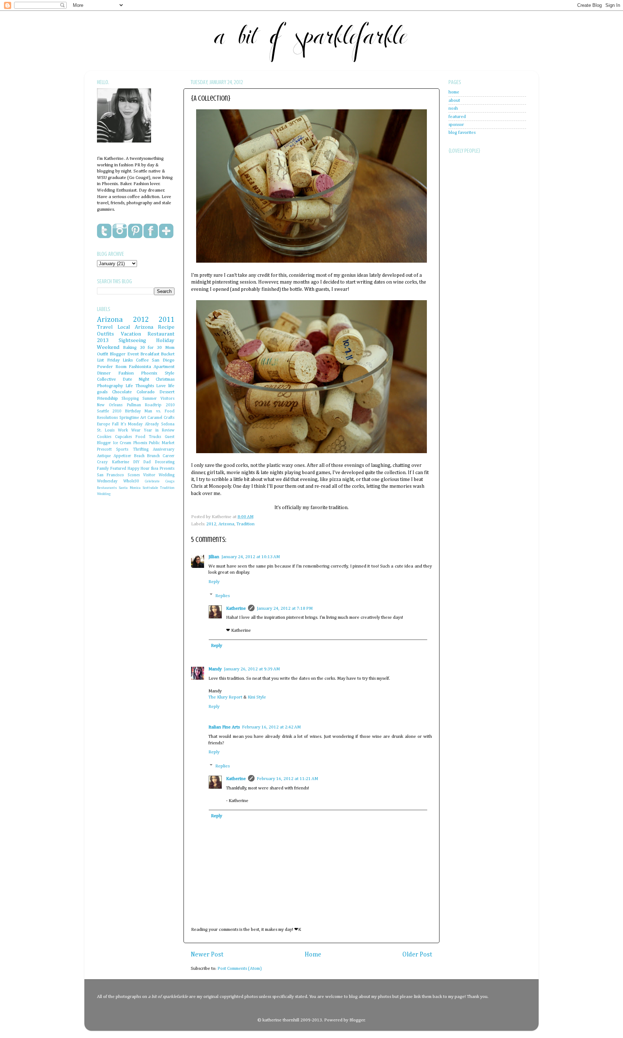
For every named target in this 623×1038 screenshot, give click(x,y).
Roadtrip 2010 (159, 405)
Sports (122, 449)
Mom (169, 347)
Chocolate (122, 392)
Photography (110, 386)
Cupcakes (123, 437)
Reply (214, 581)
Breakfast (149, 354)
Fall (115, 424)
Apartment (164, 366)
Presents (167, 469)
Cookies (104, 437)
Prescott (104, 449)
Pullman (134, 405)
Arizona (226, 524)
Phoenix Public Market (153, 443)
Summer (149, 399)
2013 (103, 340)
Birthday (133, 411)
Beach (139, 456)
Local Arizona (135, 327)
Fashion (126, 373)
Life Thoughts (139, 386)
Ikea (154, 469)
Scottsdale (150, 488)
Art (143, 418)
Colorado (146, 392)
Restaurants (107, 488)
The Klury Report (225, 697)
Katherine (236, 608)
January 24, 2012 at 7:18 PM (285, 608)
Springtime (129, 418)
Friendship (107, 398)
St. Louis (106, 430)
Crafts (169, 418)
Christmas (165, 379)
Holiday (165, 340)
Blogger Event (124, 354)
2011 (166, 319)
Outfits (105, 334)
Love (161, 386)
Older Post (417, 954)
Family (103, 469)
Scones (134, 475)
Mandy (215, 669)
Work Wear (129, 430)
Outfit (102, 354)
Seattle (103, 411)
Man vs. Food (159, 411)
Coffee (142, 360)
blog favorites (462, 132)
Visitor (149, 475)
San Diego (163, 360)
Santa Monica (129, 488)
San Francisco (110, 475)
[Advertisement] (477, 332)
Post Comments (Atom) (239, 968)
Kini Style (257, 697)
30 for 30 (151, 347)
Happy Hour (139, 469)
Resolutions (107, 418)
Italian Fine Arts (224, 727)
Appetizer (122, 456)
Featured (118, 469)
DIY (136, 462)
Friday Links (120, 360)
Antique (104, 456)
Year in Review (159, 430)
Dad (147, 462)
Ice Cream (122, 443)
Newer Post (207, 954)
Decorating (164, 462)
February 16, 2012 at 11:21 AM (287, 778)
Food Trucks (148, 437)
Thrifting (141, 449)
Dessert (166, 392)
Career (168, 456)
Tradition (246, 524)
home (454, 92)
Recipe (166, 327)
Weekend (108, 347)
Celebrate (152, 481)
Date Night (136, 379)
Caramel (154, 418)
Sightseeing (132, 340)
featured (457, 116)
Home (313, 954)
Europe (103, 424)
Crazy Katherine (113, 462)
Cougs (169, 481)
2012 (211, 524)
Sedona (167, 424)
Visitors (167, 399)
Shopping (130, 399)
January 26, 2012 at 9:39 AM (252, 669)
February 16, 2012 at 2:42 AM (271, 727)
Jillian (213, 557)
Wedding (104, 494)
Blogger (357, 1020)
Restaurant (160, 334)
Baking (130, 347)
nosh (453, 108)
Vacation (131, 334)
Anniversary (163, 449)
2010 (116, 411)
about (454, 100)
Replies (222, 595)
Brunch (153, 456)
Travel (105, 327)
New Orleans (110, 405)
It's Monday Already (140, 424)
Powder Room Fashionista (124, 366)
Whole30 (131, 481)
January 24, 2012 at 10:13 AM (250, 557)
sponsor (456, 124)
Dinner (104, 373)
